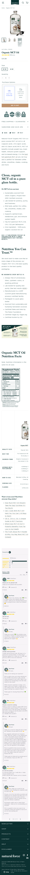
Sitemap (12, 872)
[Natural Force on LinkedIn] (27, 857)
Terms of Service (5, 869)
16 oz (12, 69)
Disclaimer (7, 849)
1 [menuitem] (13, 819)
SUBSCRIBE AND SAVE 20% (12, 127)
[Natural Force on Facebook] (27, 855)
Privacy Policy (13, 869)
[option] (15, 24)
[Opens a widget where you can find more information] (6, 872)
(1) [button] (9, 564)
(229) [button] (10, 561)
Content (6, 839)
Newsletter (7, 823)
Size (3, 65)
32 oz (4, 69)
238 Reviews (12, 55)
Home (3, 8)
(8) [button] (9, 562)
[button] (5, 587)
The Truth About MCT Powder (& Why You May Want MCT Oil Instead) (16, 534)
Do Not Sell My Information (20, 870)
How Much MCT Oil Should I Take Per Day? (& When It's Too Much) (15, 505)
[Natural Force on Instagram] (24, 855)
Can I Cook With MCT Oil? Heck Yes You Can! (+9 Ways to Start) (15, 513)
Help (4, 844)
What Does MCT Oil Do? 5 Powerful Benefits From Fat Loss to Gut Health (15, 526)
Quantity (5, 74)
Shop (4, 829)
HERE (24, 288)
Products (6, 834)
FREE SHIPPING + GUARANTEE (13, 121)
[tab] (5, 572)
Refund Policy (21, 869)
